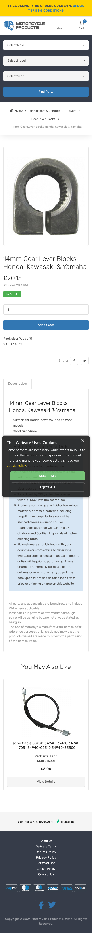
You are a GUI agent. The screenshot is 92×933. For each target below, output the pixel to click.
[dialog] (46, 466)
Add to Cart (46, 325)
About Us (46, 841)
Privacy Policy (46, 857)
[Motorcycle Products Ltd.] (24, 26)
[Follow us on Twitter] (52, 904)
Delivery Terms (46, 846)
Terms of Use (46, 863)
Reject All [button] (47, 487)
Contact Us (46, 874)
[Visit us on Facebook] (40, 904)
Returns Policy (46, 852)
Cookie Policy (46, 869)
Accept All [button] (47, 476)
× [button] (82, 441)
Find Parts (46, 92)
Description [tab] (17, 384)
